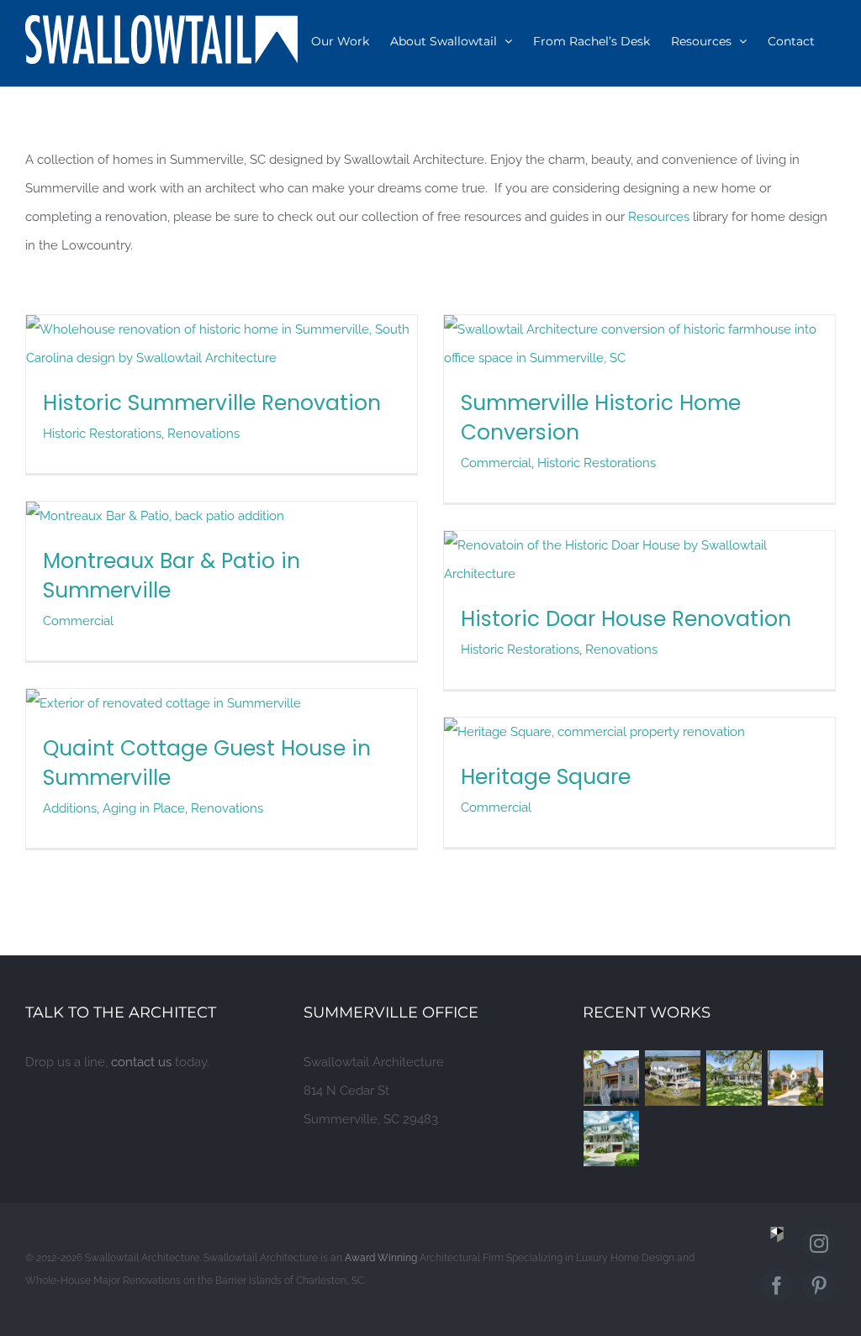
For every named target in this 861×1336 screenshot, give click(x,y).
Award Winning (381, 1258)
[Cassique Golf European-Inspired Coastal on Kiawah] (796, 1078)
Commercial (496, 463)
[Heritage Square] (594, 731)
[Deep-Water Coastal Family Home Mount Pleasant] (612, 1138)
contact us (141, 1062)
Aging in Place (144, 808)
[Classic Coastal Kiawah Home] (612, 1078)
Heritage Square (546, 777)
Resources (658, 216)
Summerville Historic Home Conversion (601, 417)
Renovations (203, 433)
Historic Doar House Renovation (626, 619)
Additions (70, 808)
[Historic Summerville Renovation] (221, 329)
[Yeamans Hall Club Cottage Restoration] (734, 1078)
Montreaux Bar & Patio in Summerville (171, 575)
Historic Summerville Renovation (212, 403)
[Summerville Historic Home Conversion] (639, 329)
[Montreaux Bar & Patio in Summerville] (155, 515)
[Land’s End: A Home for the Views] (673, 1078)
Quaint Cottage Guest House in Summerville (207, 763)
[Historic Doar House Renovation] (639, 545)
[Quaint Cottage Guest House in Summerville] (163, 703)
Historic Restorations (102, 433)
